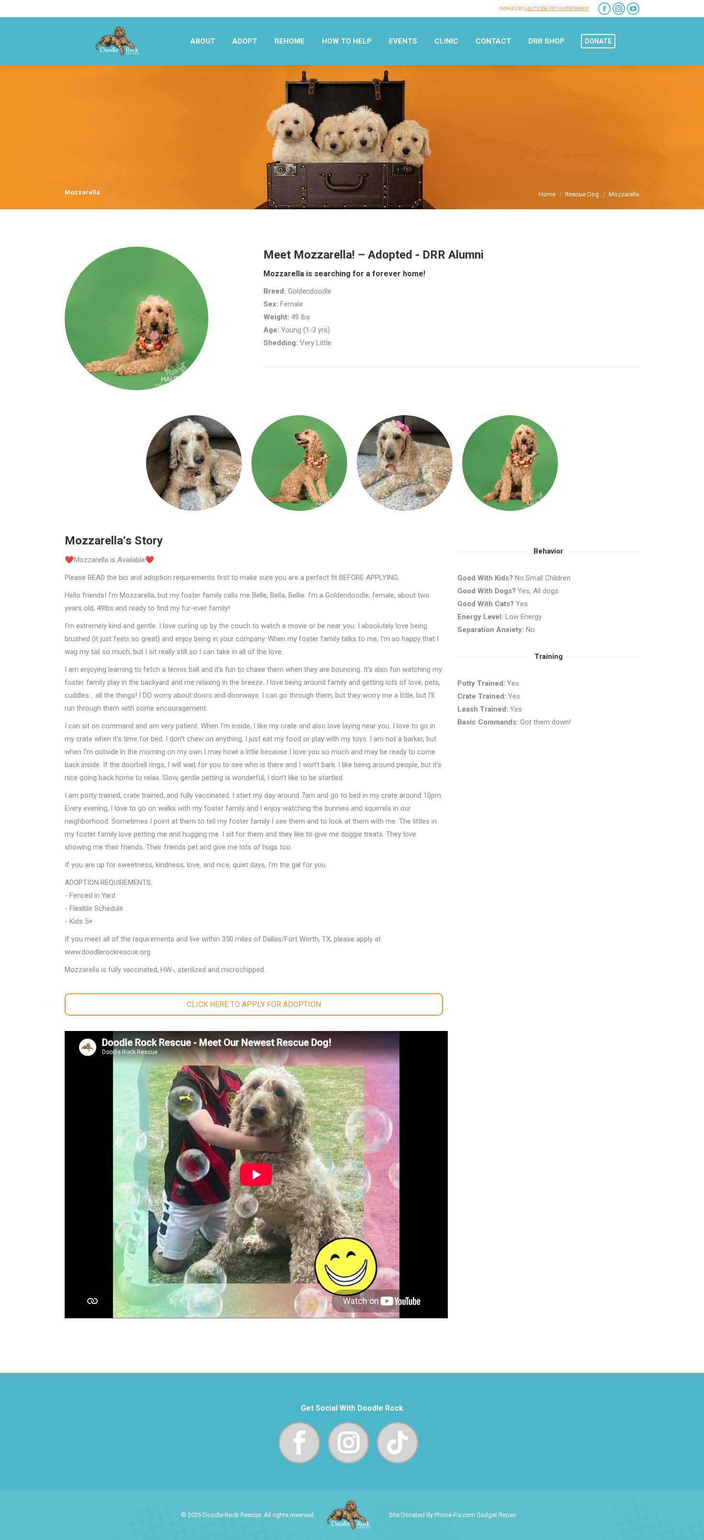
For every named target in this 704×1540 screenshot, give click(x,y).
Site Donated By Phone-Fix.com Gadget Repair (452, 1514)
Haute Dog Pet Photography (556, 8)
